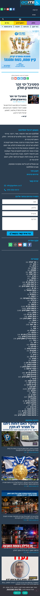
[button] (37, 3)
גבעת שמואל (31, 290)
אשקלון (33, 270)
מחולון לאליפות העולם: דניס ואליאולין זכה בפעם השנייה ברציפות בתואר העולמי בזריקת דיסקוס (20, 483)
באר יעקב (35, 27)
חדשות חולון (31, 308)
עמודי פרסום (31, 368)
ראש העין (32, 387)
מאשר (25, 593)
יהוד (34, 328)
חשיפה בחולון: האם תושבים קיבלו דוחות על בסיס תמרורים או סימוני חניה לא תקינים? (22, 449)
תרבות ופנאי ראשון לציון (27, 415)
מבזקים (33, 344)
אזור (34, 264)
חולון (33, 23)
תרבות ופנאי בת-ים (29, 411)
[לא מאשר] (36, 590)
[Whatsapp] (2, 9)
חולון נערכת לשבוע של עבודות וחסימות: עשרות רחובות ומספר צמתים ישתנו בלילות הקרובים (20, 517)
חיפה (34, 320)
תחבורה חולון (31, 403)
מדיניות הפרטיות (14, 589)
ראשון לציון (20, 23)
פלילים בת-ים (31, 372)
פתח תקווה (32, 380)
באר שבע (32, 274)
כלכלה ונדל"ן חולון (29, 336)
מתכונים (33, 350)
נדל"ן (34, 352)
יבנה (34, 326)
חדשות (33, 304)
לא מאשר (17, 593)
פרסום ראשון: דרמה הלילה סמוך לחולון (25, 550)
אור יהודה (32, 262)
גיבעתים (33, 294)
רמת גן (33, 395)
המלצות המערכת (29, 298)
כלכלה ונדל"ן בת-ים (28, 334)
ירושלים (33, 330)
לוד (35, 342)
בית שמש (32, 280)
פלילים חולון (31, 374)
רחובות (17, 27)
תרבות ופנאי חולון (29, 413)
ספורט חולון (31, 364)
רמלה (34, 393)
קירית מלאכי (31, 384)
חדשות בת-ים (31, 306)
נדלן (34, 354)
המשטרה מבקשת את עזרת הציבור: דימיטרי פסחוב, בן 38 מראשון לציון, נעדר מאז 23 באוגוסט (20, 583)
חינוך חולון (32, 316)
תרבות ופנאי (31, 409)
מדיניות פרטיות (32, 174)
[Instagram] (5, 9)
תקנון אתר (34, 171)
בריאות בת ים (31, 282)
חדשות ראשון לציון (29, 310)
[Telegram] (10, 9)
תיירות (33, 405)
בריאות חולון (31, 284)
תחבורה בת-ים (30, 401)
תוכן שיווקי (32, 397)
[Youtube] (8, 9)
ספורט (33, 360)
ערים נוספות (8, 27)
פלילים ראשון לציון (29, 376)
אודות (34, 15)
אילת (34, 266)
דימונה (33, 296)
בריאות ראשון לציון (29, 286)
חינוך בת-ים (31, 314)
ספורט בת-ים (31, 362)
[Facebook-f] (13, 9)
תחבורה (33, 399)
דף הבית (35, 10)
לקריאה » (23, 116)
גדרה (34, 292)
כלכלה (33, 332)
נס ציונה (26, 27)
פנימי (34, 378)
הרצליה (33, 300)
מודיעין (33, 346)
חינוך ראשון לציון (29, 318)
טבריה (33, 322)
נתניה (34, 358)
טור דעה (33, 324)
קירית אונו (32, 382)
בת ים (7, 23)
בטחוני (33, 278)
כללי (34, 340)
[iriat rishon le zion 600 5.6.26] (20, 68)
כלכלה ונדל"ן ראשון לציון (26, 338)
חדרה (34, 302)
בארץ (34, 276)
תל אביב (33, 407)
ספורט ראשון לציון (29, 366)
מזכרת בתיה (31, 348)
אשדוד (33, 268)
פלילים (33, 370)
